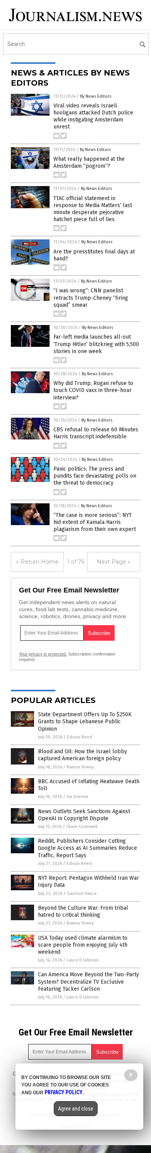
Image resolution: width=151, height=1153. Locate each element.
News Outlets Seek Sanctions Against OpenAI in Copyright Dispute (84, 815)
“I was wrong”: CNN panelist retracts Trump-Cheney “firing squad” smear (90, 297)
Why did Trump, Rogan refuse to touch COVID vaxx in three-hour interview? (93, 390)
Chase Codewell (82, 826)
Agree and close (75, 1109)
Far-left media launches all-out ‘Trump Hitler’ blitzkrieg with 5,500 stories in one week (96, 344)
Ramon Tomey (80, 767)
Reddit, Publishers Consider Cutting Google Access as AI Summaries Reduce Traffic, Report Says (87, 848)
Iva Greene (77, 796)
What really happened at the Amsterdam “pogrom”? (89, 162)
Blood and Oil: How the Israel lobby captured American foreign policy (82, 755)
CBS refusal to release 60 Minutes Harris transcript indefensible (95, 433)
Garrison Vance (82, 893)
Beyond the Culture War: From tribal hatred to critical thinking (83, 911)
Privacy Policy (63, 1092)
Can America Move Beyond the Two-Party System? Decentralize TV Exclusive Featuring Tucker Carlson (88, 981)
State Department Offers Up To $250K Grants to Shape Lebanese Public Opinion (85, 721)
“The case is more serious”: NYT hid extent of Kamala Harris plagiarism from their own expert (94, 522)
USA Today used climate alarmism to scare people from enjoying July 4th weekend (82, 945)
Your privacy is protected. (43, 654)
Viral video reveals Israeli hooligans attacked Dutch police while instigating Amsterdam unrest (93, 116)
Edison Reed (79, 737)
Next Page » (113, 561)
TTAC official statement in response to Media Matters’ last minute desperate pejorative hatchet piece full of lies (92, 209)
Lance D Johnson (83, 960)
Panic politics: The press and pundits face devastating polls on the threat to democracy (94, 476)
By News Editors (95, 96)
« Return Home (37, 561)
